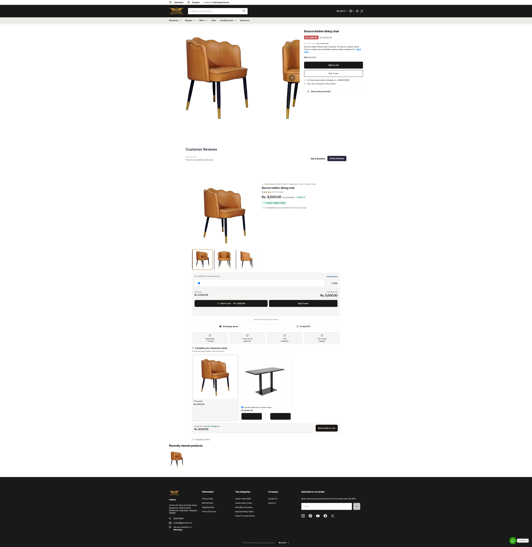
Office (201, 20)
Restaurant (173, 20)
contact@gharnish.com (182, 523)
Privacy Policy (207, 499)
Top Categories (242, 491)
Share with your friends (320, 91)
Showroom (244, 20)
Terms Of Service (209, 511)
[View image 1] (202, 259)
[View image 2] (224, 259)
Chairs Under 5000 (243, 499)
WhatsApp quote (230, 326)
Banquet (188, 20)
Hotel (213, 20)
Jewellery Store (226, 20)
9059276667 (178, 518)
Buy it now (334, 73)
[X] (332, 516)
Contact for (216, 2)
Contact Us (272, 499)
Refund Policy (207, 503)
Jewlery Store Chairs (243, 503)
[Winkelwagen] (362, 11)
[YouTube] (317, 516)
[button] (292, 78)
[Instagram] (303, 516)
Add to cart (333, 65)
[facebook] (325, 516)
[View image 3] (246, 259)
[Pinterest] (310, 516)
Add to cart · (232, 303)
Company (273, 491)
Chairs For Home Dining (244, 516)
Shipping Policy (208, 507)
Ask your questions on (182, 528)
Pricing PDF (305, 326)
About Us (272, 503)
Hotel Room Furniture (243, 507)
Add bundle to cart (326, 428)
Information (208, 491)
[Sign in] (357, 11)
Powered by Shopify (266, 543)
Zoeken (244, 11)
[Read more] (351, 11)
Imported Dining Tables (244, 511)
